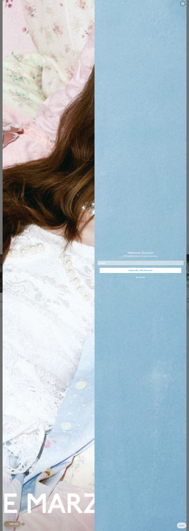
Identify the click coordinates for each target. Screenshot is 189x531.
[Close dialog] (182, 3)
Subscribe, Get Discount (140, 270)
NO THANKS (140, 277)
